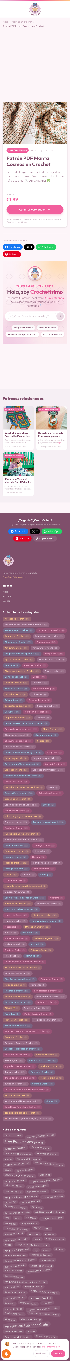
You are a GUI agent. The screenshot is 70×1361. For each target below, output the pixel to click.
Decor (53, 787)
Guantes (59, 1249)
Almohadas (10, 1223)
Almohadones (46, 642)
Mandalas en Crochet (17, 903)
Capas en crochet (47, 706)
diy (36, 1249)
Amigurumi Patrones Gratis (27, 1325)
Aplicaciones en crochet (18, 659)
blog (7, 1218)
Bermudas (11, 665)
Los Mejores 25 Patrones (16, 1229)
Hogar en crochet (15, 857)
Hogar (8, 1244)
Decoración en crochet (18, 793)
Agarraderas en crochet (48, 636)
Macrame (56, 898)
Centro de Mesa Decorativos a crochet (26, 723)
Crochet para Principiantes (18, 1154)
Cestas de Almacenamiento (44, 1292)
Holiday (38, 857)
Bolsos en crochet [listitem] (52, 334)
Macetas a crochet (30, 1201)
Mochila (10, 932)
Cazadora (47, 1303)
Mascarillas (12, 927)
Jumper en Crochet (41, 1148)
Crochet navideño (15, 770)
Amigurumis (53, 653)
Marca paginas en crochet (46, 921)
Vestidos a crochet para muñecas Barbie (26, 1089)
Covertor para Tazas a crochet (21, 764)
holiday (31, 1332)
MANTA (8, 1159)
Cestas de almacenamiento (20, 729)
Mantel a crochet (15, 921)
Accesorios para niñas (51, 630)
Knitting (45, 874)
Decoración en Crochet (17, 1164)
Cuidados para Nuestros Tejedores (23, 787)
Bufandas (31, 1217)
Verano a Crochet (42, 1084)
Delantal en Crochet (50, 793)
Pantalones (12, 956)
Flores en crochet (16, 822)
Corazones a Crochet (52, 1196)
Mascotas (58, 1191)
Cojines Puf (10, 1202)
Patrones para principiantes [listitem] (22, 334)
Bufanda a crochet (16, 688)
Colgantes (54, 752)
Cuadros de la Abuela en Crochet (23, 775)
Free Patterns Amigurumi (24, 1142)
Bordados (39, 682)
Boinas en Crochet (15, 677)
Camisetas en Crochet (17, 706)
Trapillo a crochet (51, 1078)
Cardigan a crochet (37, 712)
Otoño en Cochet (14, 950)
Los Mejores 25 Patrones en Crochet (24, 898)
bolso (17, 1217)
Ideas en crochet (15, 863)
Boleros (38, 677)
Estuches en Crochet (17, 810)
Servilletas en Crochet (17, 1054)
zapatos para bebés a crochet (22, 1113)
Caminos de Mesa (38, 700)
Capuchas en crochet (15, 1291)
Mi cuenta (8, 596)
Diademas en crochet (17, 799)
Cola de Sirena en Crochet (19, 746)
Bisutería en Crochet (31, 1319)
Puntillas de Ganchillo (36, 1008)
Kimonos (28, 874)
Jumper (10, 874)
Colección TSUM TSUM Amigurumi (23, 752)
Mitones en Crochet (36, 927)
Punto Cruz (11, 1014)
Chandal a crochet (45, 735)
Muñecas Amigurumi (46, 938)
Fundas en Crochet (16, 828)
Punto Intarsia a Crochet (37, 1014)
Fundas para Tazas (14, 1314)
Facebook (14, 247)
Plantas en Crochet (51, 979)
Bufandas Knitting (43, 688)
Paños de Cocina (41, 950)
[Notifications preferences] (6, 1353)
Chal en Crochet (24, 1170)
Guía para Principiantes (28, 1159)
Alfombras (10, 1319)
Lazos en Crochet (15, 880)
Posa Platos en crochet (50, 996)
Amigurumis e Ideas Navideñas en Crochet (25, 1281)
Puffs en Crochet (46, 1002)
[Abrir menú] (64, 9)
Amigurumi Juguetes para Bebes (21, 1197)
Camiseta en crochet (37, 1191)
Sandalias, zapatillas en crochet (22, 1049)
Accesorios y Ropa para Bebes (44, 1313)
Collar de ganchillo (15, 758)
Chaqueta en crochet (51, 1218)
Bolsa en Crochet (15, 682)
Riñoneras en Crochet (17, 1025)
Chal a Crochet (52, 729)
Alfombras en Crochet (17, 642)
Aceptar (58, 1353)
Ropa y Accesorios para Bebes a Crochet (27, 1031)
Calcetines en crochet (41, 1266)
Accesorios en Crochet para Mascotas (25, 624)
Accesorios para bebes (18, 630)
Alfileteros (37, 1206)
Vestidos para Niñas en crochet (22, 1101)
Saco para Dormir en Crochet (21, 1043)
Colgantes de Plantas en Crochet (32, 1244)
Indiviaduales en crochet (46, 863)
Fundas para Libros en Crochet (21, 834)
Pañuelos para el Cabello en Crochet (24, 961)
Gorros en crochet (16, 845)
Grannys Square (28, 1304)
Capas (46, 1249)
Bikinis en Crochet (34, 665)
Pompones (37, 985)
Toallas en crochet (50, 1066)
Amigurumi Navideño (45, 648)
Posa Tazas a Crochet (17, 1002)
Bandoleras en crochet (51, 659)
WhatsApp (48, 247)
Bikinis (8, 1169)
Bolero (37, 1238)
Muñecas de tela (14, 944)
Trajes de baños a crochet (19, 1078)
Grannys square (44, 845)
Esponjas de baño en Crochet (20, 805)
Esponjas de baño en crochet (49, 1164)
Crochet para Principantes (47, 770)
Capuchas (11, 712)
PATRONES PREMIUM (17, 973)
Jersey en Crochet (16, 868)
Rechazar (41, 1353)
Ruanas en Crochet (15, 1037)
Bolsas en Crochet (15, 1147)
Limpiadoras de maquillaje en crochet (25, 886)
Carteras (42, 717)
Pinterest (13, 254)
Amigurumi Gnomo (15, 648)
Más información (51, 1346)
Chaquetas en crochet (17, 741)
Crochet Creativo (54, 764)
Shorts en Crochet (46, 1054)
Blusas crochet (54, 671)
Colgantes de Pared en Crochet (20, 1260)
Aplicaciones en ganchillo (17, 1212)
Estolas (48, 805)
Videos (51, 1101)
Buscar (6, 600)
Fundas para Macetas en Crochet (23, 839)
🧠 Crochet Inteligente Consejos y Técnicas (28, 1118)
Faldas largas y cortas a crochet (23, 816)
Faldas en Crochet (14, 1186)
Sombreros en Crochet (42, 1060)
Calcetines (39, 694)
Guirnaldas (42, 851)
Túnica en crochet (15, 1084)
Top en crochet (14, 1072)
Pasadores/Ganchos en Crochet (22, 967)
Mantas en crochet (22, 21)
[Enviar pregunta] (60, 316)
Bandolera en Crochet (15, 1207)
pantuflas (32, 956)
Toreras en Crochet (41, 1072)
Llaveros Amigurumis (17, 892)
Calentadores (13, 700)
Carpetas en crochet (17, 717)
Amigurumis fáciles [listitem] (23, 327)
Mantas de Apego (15, 915)
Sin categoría (13, 1060)
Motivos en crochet (16, 938)
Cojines (43, 741)
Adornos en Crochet (16, 636)
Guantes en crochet (16, 851)
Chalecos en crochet (17, 735)
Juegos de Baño (43, 868)
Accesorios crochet (16, 619)
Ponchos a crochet (16, 991)
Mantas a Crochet (40, 1297)
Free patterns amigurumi (48, 822)
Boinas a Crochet (13, 1135)
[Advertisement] (35, 63)
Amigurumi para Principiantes (21, 653)
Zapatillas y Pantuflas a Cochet (22, 1107)
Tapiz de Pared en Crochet (19, 1066)
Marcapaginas (12, 1287)
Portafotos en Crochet (17, 996)
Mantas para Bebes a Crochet (46, 1180)
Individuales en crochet (39, 1271)
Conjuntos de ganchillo (45, 758)
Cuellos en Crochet (16, 781)
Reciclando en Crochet (47, 1020)
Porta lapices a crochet (47, 991)
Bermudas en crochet (15, 1255)
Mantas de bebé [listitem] (47, 327)
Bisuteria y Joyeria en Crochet (21, 671)
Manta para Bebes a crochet (21, 909)
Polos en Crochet (14, 985)
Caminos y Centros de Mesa (40, 1135)
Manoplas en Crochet (48, 903)
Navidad (37, 944)
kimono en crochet (14, 1234)
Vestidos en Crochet (17, 1095)
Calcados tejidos (15, 694)
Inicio (5, 21)
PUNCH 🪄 (11, 1008)
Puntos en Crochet (16, 1020)
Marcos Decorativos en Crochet (43, 1308)
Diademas (45, 1175)
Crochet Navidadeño (15, 1266)
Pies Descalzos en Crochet (19, 979)
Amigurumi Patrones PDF (17, 1249)
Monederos (29, 932)
